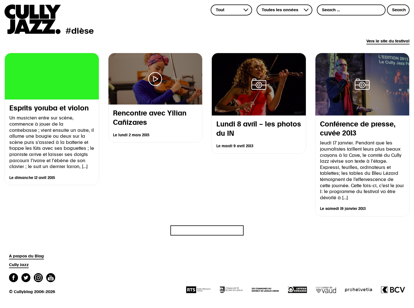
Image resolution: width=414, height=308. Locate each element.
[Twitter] (25, 278)
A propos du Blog (26, 256)
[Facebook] (13, 278)
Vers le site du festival (387, 41)
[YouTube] (50, 278)
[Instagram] (38, 278)
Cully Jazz (19, 265)
